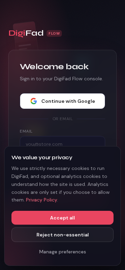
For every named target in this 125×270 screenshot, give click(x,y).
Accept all (62, 218)
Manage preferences (62, 252)
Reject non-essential (62, 235)
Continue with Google (68, 101)
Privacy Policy (41, 200)
